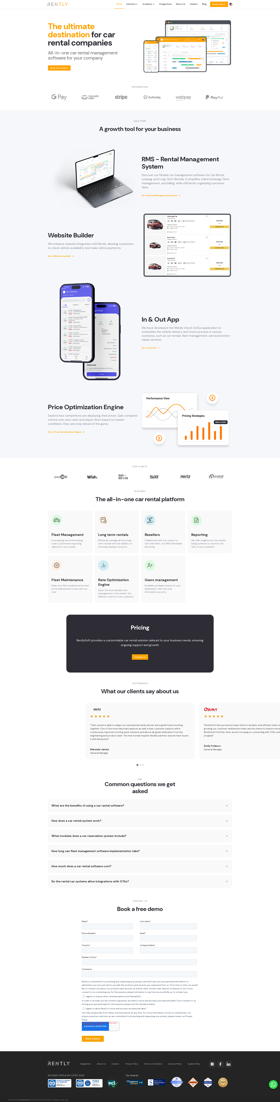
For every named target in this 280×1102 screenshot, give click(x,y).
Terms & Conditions (153, 1064)
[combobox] (230, 4)
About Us (180, 4)
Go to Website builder (61, 256)
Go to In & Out (151, 347)
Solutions (130, 4)
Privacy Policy (132, 1064)
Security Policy (175, 1064)
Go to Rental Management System (161, 195)
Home (119, 4)
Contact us (140, 657)
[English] (230, 4)
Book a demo (219, 4)
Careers (194, 4)
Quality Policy (194, 1064)
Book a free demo (59, 68)
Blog (204, 4)
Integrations (165, 4)
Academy (147, 4)
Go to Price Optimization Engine (66, 432)
